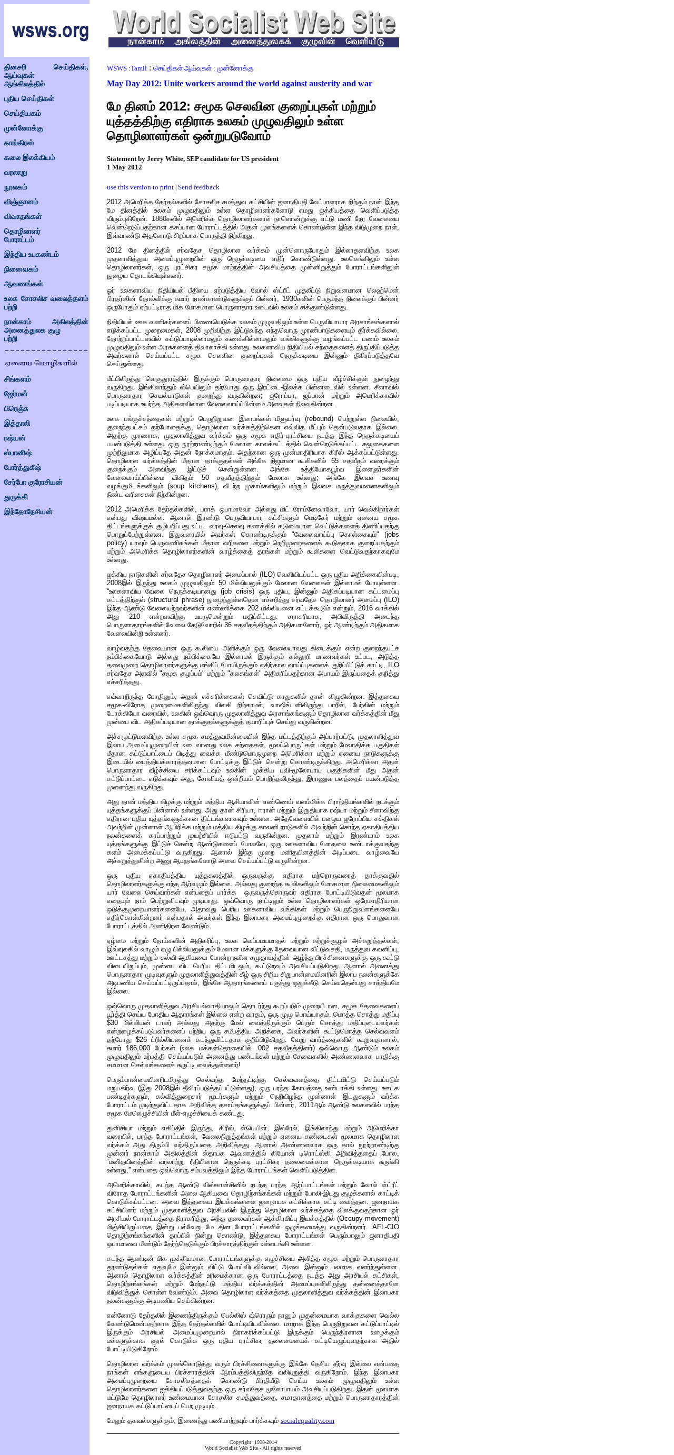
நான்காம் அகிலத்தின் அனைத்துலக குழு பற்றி (46, 330)
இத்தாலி (17, 423)
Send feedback (199, 187)
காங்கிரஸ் (19, 143)
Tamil (139, 68)
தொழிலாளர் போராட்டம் (22, 235)
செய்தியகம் (22, 113)
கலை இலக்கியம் (29, 158)
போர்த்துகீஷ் (22, 467)
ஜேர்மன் (16, 394)
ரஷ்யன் (15, 438)
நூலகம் (15, 187)
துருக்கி (16, 497)
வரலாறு (15, 172)
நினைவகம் (21, 269)
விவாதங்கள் (23, 216)
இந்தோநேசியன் (28, 512)
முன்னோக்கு (23, 128)
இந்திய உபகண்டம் (31, 254)
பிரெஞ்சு (16, 409)
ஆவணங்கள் (23, 284)
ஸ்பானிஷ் (18, 453)
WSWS (117, 68)
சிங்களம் (17, 379)
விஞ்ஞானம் (21, 202)
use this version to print (140, 187)
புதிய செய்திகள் (29, 99)
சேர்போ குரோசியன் (33, 482)
